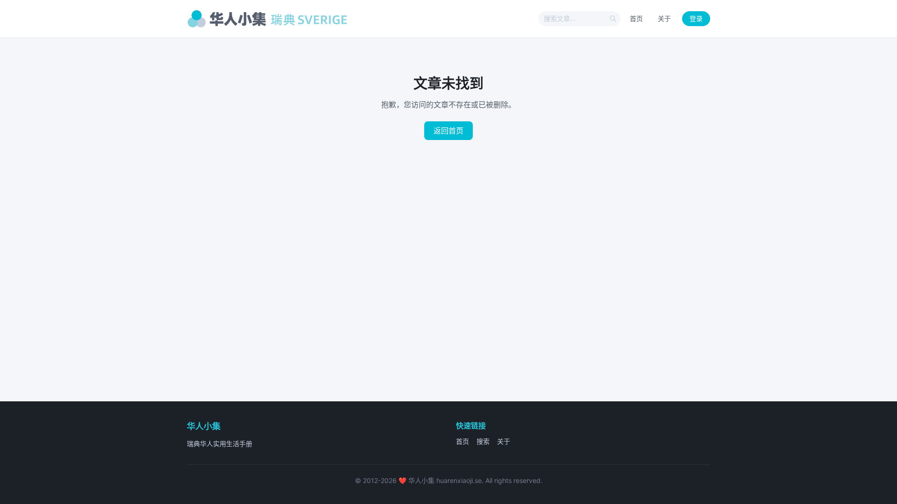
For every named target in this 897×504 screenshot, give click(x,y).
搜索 (483, 441)
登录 (696, 18)
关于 (664, 18)
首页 (636, 18)
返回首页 (448, 130)
